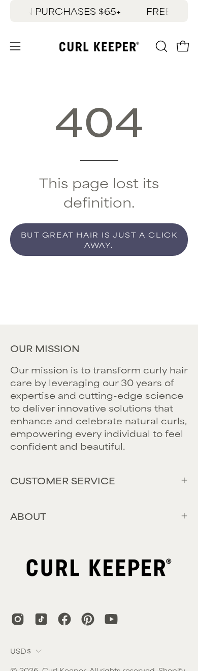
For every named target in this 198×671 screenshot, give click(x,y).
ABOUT (28, 515)
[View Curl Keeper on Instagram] (17, 619)
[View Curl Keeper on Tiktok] (41, 619)
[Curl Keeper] (99, 46)
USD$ (20, 651)
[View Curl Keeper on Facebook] (64, 619)
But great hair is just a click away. (99, 239)
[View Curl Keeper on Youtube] (111, 619)
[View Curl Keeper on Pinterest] (87, 619)
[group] (99, 11)
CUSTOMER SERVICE (62, 480)
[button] (160, 46)
